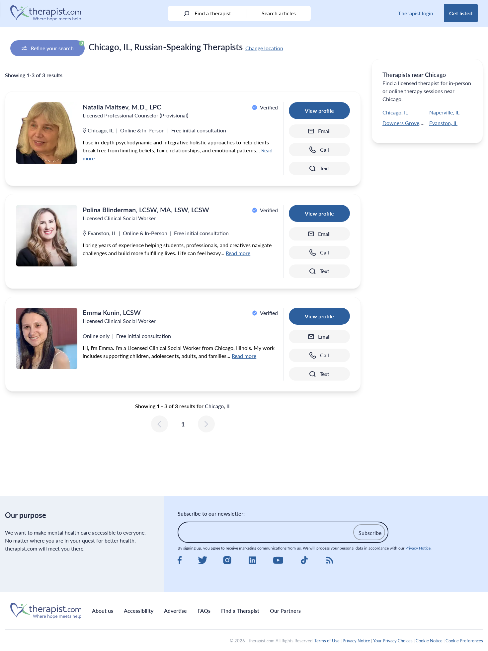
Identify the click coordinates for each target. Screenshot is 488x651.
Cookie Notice (429, 641)
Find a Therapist (240, 610)
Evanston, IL (443, 123)
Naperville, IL (444, 112)
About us (102, 610)
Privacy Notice (418, 548)
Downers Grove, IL (404, 123)
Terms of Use (327, 641)
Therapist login (415, 13)
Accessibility (138, 610)
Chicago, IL (395, 112)
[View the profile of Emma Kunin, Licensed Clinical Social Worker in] (46, 338)
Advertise (175, 610)
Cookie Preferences (464, 641)
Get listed (460, 13)
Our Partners (285, 610)
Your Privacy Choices (393, 641)
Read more (238, 253)
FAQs (204, 610)
